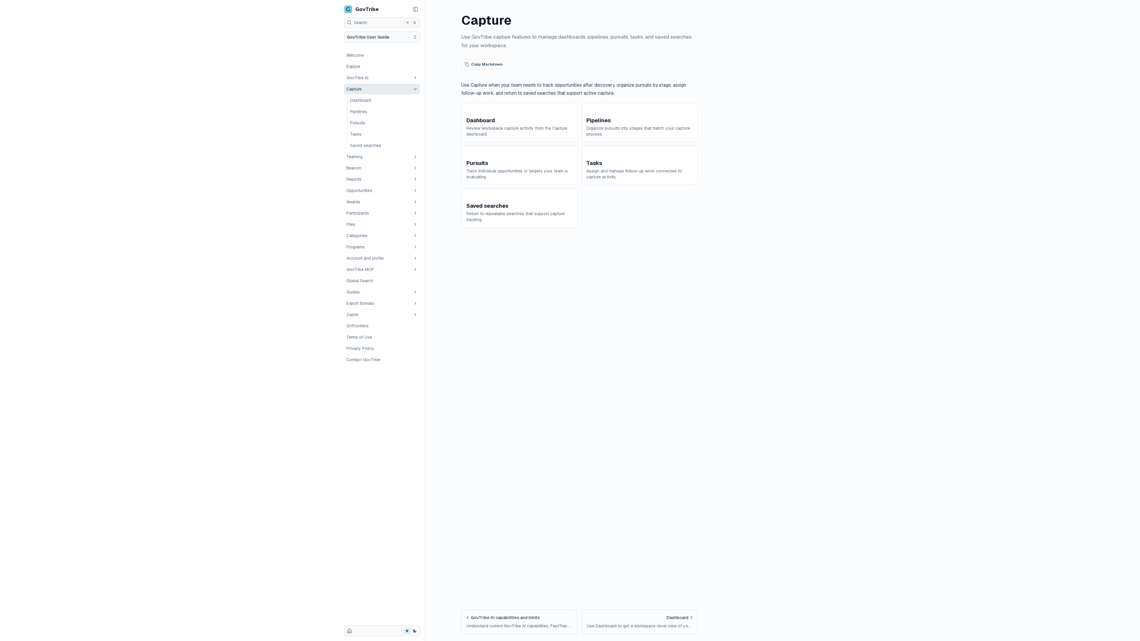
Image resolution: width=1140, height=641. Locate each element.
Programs (355, 247)
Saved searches (365, 145)
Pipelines (358, 111)
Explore (353, 66)
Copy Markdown (487, 64)
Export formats (360, 303)
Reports (354, 179)
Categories (357, 235)
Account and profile (365, 258)
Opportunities (359, 190)
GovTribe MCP (360, 269)
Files (350, 224)
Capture (354, 89)
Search (385, 22)
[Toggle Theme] (411, 631)
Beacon (353, 168)
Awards (353, 201)
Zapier (352, 314)
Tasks (356, 134)
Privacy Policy (360, 348)
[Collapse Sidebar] (415, 9)
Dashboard (360, 100)
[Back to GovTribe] (349, 630)
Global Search (359, 280)
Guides (353, 292)
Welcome (355, 55)
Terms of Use (359, 337)
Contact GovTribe (363, 359)
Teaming (354, 156)
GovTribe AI (357, 77)
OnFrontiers (357, 326)
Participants (357, 213)
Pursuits (357, 123)
